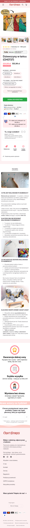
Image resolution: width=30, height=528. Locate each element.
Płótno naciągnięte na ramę (13, 87)
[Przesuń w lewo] (22, 132)
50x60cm (17, 73)
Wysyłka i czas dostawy (10, 460)
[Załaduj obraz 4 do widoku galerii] (21, 40)
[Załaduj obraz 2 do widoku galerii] (9, 40)
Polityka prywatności (9, 477)
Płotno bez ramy (9, 83)
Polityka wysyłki (11, 525)
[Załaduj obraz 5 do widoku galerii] (27, 40)
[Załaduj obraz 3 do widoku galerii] (15, 40)
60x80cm (7, 77)
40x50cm (7, 73)
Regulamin (6, 474)
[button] (3, 4)
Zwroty (5, 471)
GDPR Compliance (8, 481)
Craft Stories (10, 520)
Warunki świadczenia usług (21, 523)
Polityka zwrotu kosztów (21, 520)
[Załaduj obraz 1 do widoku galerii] (3, 40)
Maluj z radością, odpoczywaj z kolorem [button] (13, 441)
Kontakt (5, 467)
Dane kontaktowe (20, 525)
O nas (5, 464)
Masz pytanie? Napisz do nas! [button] (14, 493)
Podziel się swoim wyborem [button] (12, 156)
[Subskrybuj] (26, 417)
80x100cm (17, 77)
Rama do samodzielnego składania (15, 91)
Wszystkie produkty (9, 484)
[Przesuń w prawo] (25, 132)
